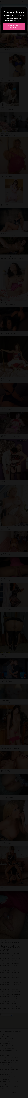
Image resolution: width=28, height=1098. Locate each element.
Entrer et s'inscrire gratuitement (14, 26)
